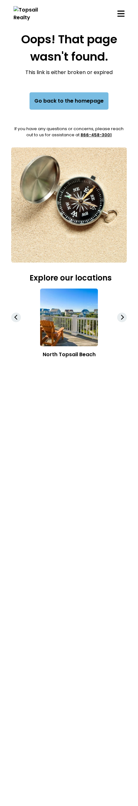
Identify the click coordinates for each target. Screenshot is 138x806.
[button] (122, 317)
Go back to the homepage (69, 101)
